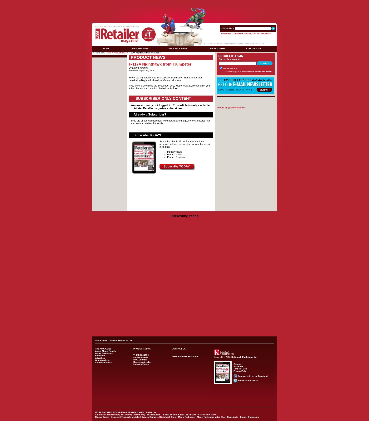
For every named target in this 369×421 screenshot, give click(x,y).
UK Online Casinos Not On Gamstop (184, 236)
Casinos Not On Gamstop (250, 2)
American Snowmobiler (107, 415)
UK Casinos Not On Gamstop (184, 260)
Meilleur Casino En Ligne (184, 271)
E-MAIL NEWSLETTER (121, 340)
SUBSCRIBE (101, 340)
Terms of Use (240, 369)
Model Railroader (186, 417)
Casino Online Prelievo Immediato (184, 227)
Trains (243, 417)
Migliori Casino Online (184, 233)
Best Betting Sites (184, 252)
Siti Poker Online (184, 330)
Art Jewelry (126, 415)
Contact (238, 364)
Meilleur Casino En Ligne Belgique (184, 303)
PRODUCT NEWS (178, 48)
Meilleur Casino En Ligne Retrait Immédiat (184, 273)
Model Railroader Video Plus (211, 417)
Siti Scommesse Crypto (185, 306)
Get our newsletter (262, 33)
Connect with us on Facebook (253, 376)
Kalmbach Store (168, 417)
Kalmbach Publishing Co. (244, 357)
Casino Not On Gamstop (118, 2)
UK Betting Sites (184, 268)
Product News (120, 53)
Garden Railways (150, 417)
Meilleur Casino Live (146, 2)
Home (108, 53)
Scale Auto (232, 417)
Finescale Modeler (130, 417)
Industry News (140, 357)
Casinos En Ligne (184, 276)
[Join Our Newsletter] (245, 93)
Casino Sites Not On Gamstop (184, 244)
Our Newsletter (102, 360)
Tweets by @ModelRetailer (231, 107)
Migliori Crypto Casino (184, 314)
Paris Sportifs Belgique (184, 300)
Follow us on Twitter (248, 380)
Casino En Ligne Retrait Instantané (180, 2)
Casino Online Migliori (184, 295)
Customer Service (242, 33)
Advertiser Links (103, 362)
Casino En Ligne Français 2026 (184, 319)
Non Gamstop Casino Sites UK (184, 249)
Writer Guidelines (104, 353)
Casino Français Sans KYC (184, 327)
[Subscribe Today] (177, 169)
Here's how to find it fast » (260, 72)
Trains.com (253, 417)
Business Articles (142, 362)
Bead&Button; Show (173, 415)
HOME (106, 48)
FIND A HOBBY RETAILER (185, 356)
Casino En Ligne (184, 322)
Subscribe (226, 33)
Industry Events (141, 364)
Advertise (100, 358)
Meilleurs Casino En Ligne (184, 316)
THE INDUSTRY (216, 48)
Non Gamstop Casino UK (184, 246)
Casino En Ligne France (185, 311)
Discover (115, 417)
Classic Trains (102, 417)
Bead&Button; (154, 415)
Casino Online (184, 324)
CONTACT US (253, 48)
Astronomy (139, 415)
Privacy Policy (241, 371)
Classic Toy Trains (207, 415)
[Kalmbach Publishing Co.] (224, 354)
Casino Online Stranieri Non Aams (184, 241)
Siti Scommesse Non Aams (218, 2)
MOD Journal (140, 360)
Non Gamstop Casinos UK (184, 225)
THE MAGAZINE (139, 48)
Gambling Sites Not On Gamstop (184, 289)
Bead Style (191, 415)
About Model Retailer (105, 351)
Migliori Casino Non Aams (184, 292)
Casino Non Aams (184, 287)
